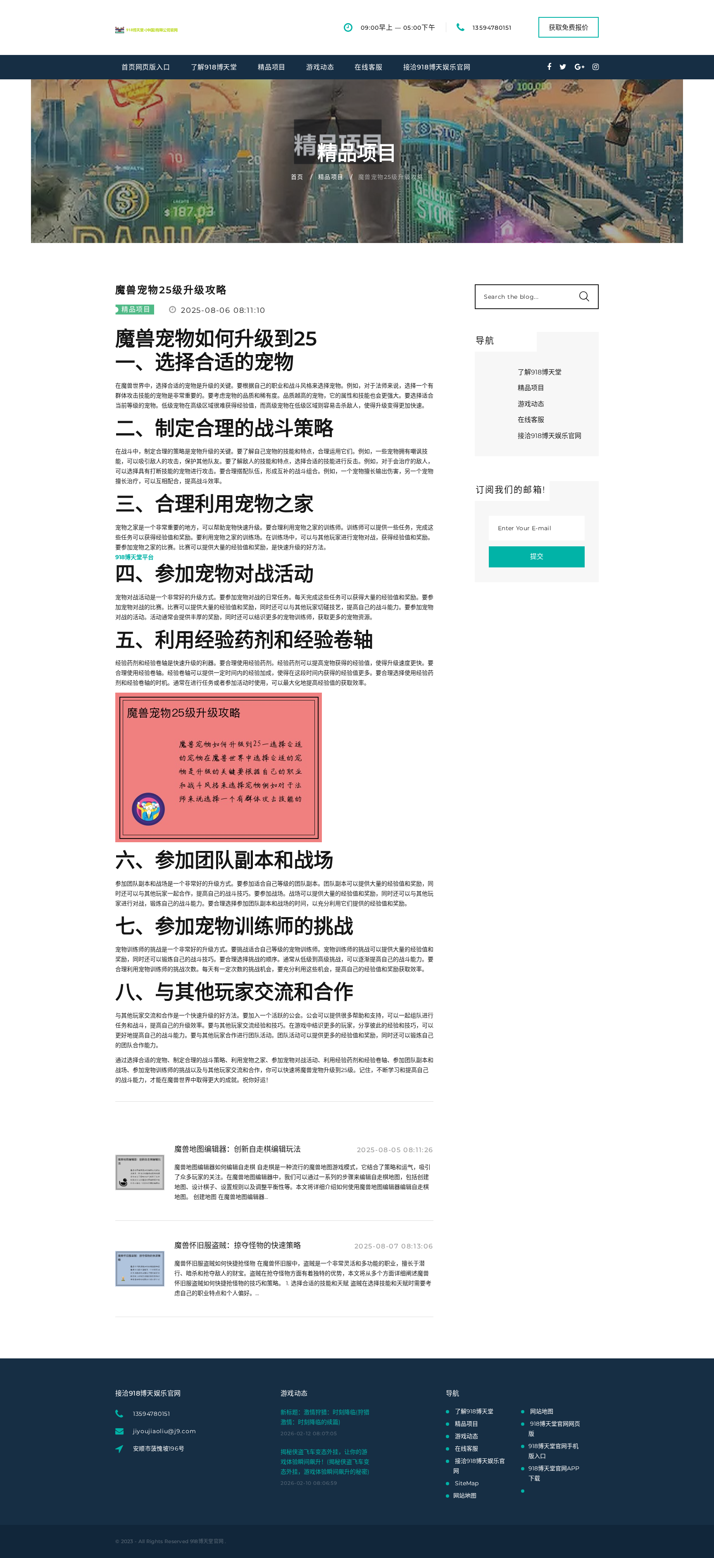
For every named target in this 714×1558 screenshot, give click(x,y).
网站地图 (464, 1495)
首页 (297, 177)
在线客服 (368, 67)
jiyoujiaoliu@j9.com (164, 1431)
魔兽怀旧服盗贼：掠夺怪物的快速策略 (237, 1245)
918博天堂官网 (207, 1541)
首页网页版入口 (145, 67)
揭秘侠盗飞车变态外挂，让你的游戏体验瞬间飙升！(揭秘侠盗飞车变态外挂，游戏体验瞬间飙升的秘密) (325, 1461)
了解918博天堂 (214, 67)
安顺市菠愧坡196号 (159, 1448)
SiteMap (466, 1483)
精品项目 (272, 67)
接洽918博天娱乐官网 (437, 67)
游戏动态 (320, 67)
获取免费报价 (568, 27)
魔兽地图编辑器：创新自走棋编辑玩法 (237, 1149)
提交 (536, 556)
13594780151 (492, 28)
